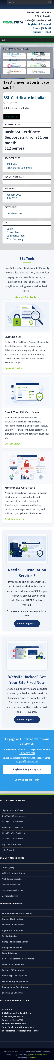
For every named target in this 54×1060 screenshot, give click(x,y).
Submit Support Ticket (42, 30)
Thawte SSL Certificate (12, 838)
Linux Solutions (9, 953)
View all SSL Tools (27, 297)
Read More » (11, 117)
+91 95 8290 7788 (25, 749)
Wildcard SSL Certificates (13, 873)
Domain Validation (10, 895)
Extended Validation (11, 884)
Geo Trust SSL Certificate (13, 816)
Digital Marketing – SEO (13, 930)
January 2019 (13, 195)
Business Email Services (13, 924)
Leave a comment (23, 103)
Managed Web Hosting (12, 919)
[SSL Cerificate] (13, 22)
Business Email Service (12, 992)
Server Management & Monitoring (18, 958)
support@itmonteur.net (27, 761)
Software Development (13, 964)
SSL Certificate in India (23, 98)
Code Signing (8, 867)
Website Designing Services (15, 981)
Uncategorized (14, 213)
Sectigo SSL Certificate (12, 821)
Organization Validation (12, 890)
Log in (9, 229)
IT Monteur (32, 1057)
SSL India (11, 164)
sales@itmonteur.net (25, 758)
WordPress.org (14, 239)
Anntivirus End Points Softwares (17, 913)
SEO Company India (38, 1054)
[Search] (49, 2)
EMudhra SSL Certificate (13, 827)
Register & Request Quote (39, 26)
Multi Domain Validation (12, 879)
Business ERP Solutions (13, 970)
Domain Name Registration (15, 987)
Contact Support (27, 623)
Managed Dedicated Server (15, 941)
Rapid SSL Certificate (11, 844)
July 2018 (11, 198)
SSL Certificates (9, 936)
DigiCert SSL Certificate (12, 810)
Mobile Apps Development (14, 975)
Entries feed (13, 232)
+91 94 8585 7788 (27, 753)
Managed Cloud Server (12, 947)
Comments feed (15, 236)
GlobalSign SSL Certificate (14, 833)
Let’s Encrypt (8, 850)
